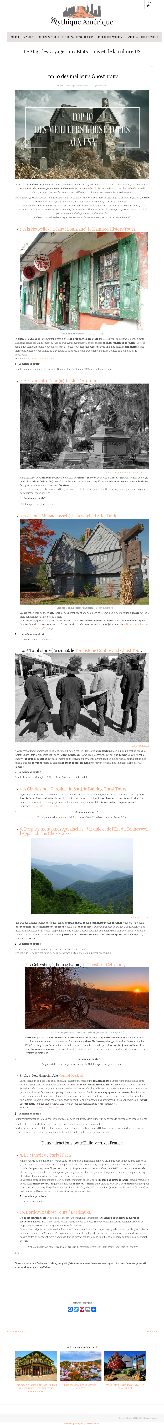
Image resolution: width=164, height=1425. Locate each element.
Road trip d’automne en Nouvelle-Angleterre (80, 1386)
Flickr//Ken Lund (140, 917)
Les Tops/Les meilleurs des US (80, 86)
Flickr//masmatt (103, 607)
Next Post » (150, 1331)
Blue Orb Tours (84, 380)
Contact (153, 37)
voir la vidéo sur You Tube (40, 358)
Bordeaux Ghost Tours (47, 1212)
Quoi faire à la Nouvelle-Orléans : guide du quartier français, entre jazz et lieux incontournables (36, 1387)
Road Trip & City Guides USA (76, 37)
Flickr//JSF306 (94, 333)
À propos (28, 37)
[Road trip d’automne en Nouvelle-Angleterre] (81, 1366)
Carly (61, 86)
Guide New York (47, 37)
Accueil (15, 37)
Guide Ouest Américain (110, 37)
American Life (136, 37)
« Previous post (16, 1331)
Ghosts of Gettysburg (106, 964)
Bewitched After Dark (96, 516)
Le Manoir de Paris (41, 1155)
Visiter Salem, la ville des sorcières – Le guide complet (125, 1386)
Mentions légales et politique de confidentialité (82, 1424)
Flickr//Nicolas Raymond (110, 1032)
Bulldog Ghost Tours (107, 789)
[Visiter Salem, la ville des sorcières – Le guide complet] (125, 1366)
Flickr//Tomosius (140, 745)
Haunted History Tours (113, 229)
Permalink (101, 86)
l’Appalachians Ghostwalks (45, 833)
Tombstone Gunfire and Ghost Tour (108, 650)
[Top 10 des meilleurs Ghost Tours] (82, 134)
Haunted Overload (70, 1075)
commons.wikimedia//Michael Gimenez (127, 472)
